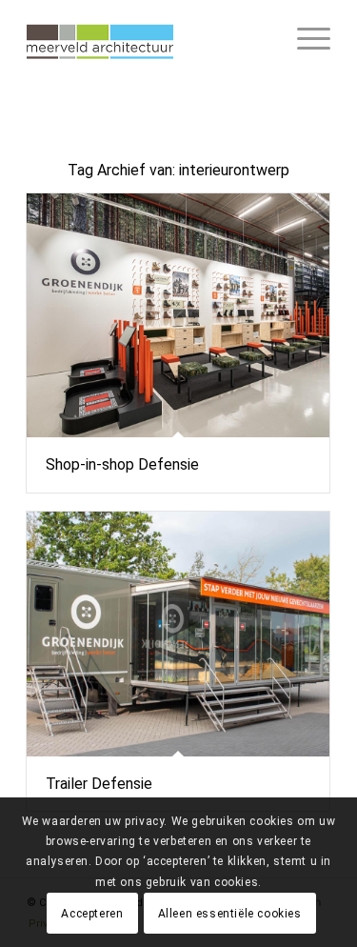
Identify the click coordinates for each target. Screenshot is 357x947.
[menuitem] (304, 38)
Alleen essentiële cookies (230, 913)
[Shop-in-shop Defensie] (178, 315)
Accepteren (92, 913)
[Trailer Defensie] (178, 634)
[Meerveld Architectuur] (148, 38)
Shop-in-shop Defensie (122, 464)
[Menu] (304, 38)
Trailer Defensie (99, 784)
